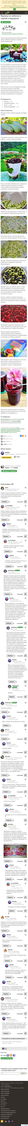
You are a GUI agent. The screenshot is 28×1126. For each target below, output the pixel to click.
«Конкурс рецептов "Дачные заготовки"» (12, 34)
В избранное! (7, 22)
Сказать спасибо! (6, 457)
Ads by (23, 1125)
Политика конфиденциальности (8, 1112)
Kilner (10, 428)
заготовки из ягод (16, 430)
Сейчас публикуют (5, 1091)
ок (14, 9)
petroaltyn (7, 756)
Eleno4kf (7, 916)
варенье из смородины (6, 431)
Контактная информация (6, 1114)
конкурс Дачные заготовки (18, 428)
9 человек (15, 467)
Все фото (3, 1101)
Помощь (3, 1097)
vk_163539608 (8, 505)
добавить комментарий (6, 1058)
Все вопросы (4, 1103)
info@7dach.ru (7, 1086)
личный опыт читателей (6, 430)
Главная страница (5, 1089)
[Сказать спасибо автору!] (25, 501)
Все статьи (3, 1105)
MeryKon (8, 523)
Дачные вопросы (5, 1095)
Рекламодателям (5, 1118)
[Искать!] (26, 13)
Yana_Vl (7, 729)
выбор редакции (4, 432)
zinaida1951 (8, 998)
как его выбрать (16, 421)
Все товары (3, 1099)
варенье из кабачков (15, 431)
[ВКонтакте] (21, 436)
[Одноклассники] (23, 436)
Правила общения (5, 1108)
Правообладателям (5, 1116)
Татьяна (7, 467)
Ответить (4, 501)
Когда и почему (5, 419)
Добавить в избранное (10, 471)
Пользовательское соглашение (8, 1110)
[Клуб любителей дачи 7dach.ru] (7, 13)
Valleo (6, 487)
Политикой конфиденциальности (18, 7)
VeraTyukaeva (11, 570)
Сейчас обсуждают (5, 1093)
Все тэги (3, 1106)
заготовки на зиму (5, 428)
